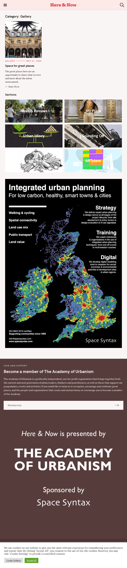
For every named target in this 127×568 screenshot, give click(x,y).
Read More (13, 86)
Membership (14, 405)
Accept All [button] (31, 560)
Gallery (10, 61)
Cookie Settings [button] (13, 560)
